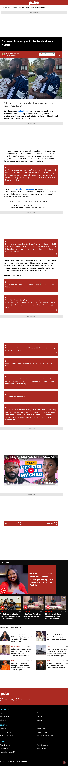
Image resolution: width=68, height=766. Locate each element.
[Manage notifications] (64, 762)
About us (3, 729)
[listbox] (34, 609)
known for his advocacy (24, 189)
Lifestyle (3, 720)
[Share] (58, 54)
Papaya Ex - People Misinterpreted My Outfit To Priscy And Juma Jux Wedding (41, 580)
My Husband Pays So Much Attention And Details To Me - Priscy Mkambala (10, 616)
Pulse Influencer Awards (45, 736)
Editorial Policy (42, 732)
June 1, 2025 (42, 208)
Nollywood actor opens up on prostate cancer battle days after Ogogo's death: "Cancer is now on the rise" (21, 652)
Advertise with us (5, 732)
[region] (34, 609)
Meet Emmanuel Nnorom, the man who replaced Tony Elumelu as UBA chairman (57, 665)
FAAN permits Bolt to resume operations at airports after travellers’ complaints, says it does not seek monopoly (57, 652)
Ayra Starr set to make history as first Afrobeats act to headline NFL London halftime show (21, 638)
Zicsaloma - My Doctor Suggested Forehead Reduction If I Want (53, 616)
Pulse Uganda (41, 748)
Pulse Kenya (4, 748)
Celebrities (14, 7)
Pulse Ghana (4, 745)
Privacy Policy (41, 729)
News (13, 660)
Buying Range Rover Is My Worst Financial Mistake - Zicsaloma (32, 616)
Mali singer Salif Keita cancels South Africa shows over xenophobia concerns (57, 637)
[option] (10, 609)
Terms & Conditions (6, 736)
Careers (39, 716)
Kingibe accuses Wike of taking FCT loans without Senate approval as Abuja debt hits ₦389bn (20, 666)
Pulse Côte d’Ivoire (6, 752)
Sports (39, 713)
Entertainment (6, 7)
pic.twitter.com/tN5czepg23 (22, 205)
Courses (39, 720)
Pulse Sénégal (41, 745)
